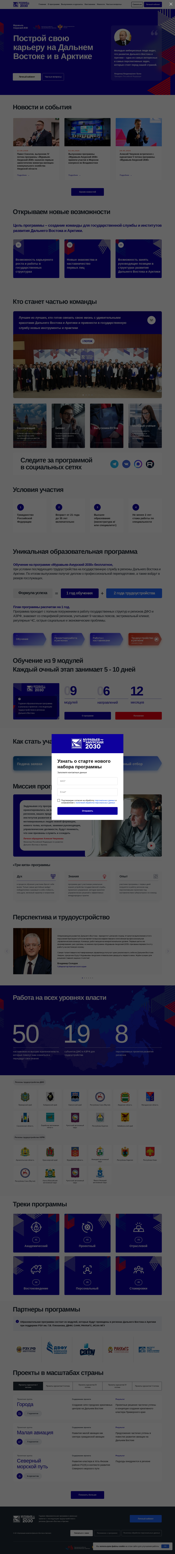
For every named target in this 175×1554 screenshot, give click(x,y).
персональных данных (105, 800)
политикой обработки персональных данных (95, 803)
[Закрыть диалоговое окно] (171, 4)
